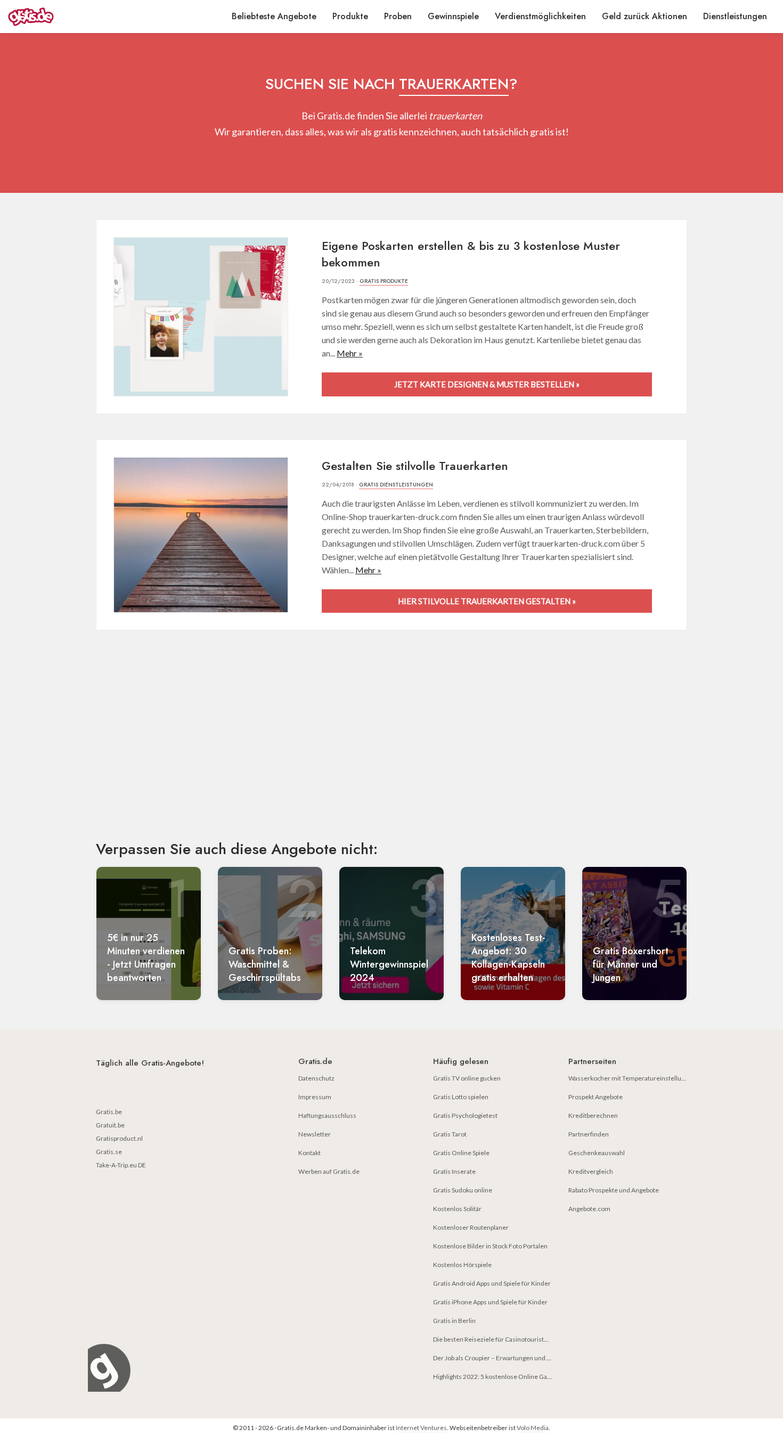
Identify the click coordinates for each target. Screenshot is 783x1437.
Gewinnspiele (453, 16)
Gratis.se (109, 1152)
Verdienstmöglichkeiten (540, 16)
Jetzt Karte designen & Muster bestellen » (487, 384)
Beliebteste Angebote (274, 16)
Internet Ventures (421, 1428)
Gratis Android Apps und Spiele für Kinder (492, 1283)
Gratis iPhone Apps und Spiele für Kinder (490, 1302)
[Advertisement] (391, 744)
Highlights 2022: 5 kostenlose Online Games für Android (513, 1377)
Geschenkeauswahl (596, 1153)
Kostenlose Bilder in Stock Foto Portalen (490, 1246)
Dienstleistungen (735, 16)
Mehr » (350, 353)
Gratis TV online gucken (467, 1078)
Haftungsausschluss (327, 1115)
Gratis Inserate (454, 1171)
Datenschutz (316, 1078)
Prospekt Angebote (595, 1097)
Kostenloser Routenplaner (471, 1227)
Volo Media (533, 1428)
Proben (398, 16)
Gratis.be (109, 1112)
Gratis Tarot (450, 1134)
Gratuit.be (110, 1125)
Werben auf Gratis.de (329, 1171)
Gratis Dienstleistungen (396, 485)
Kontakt (309, 1153)
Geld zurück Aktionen (644, 16)
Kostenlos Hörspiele (462, 1265)
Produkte (350, 16)
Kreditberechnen (593, 1115)
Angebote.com (589, 1209)
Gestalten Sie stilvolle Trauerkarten (415, 465)
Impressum (314, 1097)
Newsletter (314, 1134)
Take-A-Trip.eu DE (121, 1165)
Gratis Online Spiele (461, 1153)
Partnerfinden (588, 1134)
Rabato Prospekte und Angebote (613, 1190)
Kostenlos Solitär (457, 1209)
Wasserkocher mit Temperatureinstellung (628, 1078)
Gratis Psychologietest (465, 1115)
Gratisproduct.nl (119, 1138)
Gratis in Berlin (454, 1321)
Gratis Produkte (384, 281)
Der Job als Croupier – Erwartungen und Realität (500, 1358)
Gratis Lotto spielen (460, 1097)
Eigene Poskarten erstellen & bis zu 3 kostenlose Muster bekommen (471, 254)
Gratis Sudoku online (462, 1190)
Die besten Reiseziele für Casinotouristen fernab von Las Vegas (522, 1339)
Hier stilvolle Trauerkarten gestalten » (487, 601)
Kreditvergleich (590, 1171)
